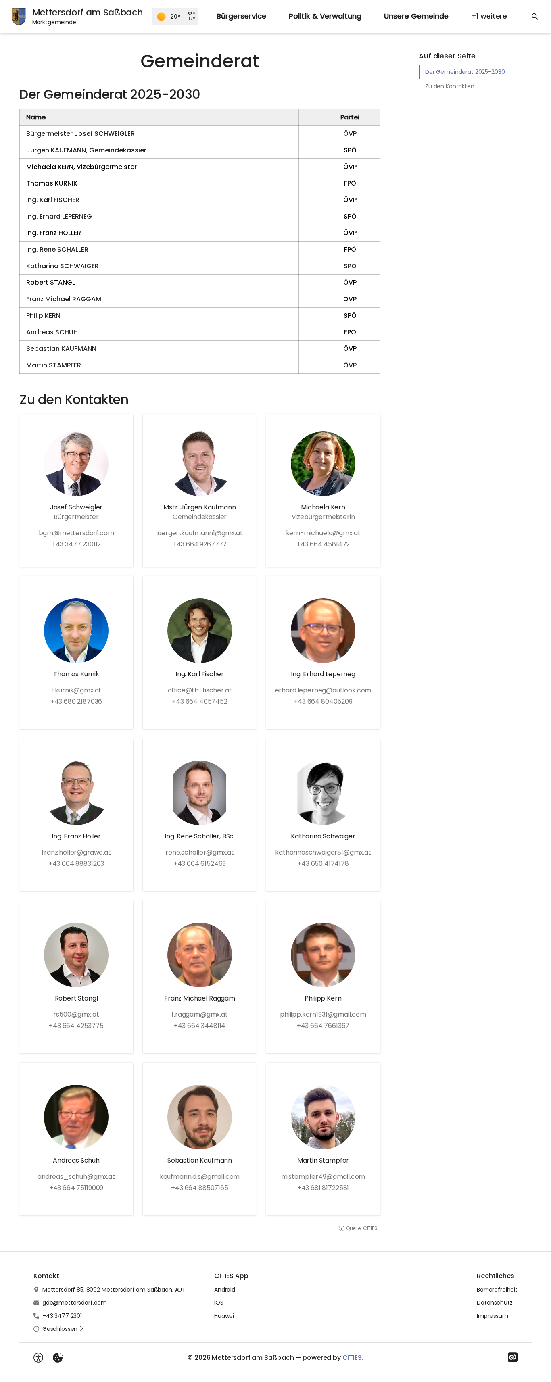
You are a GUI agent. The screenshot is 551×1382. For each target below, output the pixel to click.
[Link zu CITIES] (513, 1357)
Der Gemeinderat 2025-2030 (465, 72)
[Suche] (534, 16)
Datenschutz (494, 1303)
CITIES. (352, 1357)
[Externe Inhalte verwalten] (58, 1358)
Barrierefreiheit (497, 1290)
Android (224, 1290)
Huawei (224, 1316)
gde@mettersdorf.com (74, 1303)
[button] (63, 1329)
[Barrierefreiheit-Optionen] (38, 1358)
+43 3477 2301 (62, 1316)
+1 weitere (489, 16)
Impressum (492, 1316)
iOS (218, 1303)
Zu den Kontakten (449, 86)
